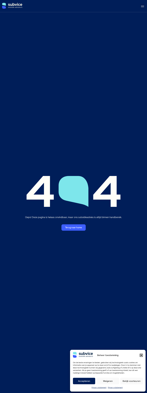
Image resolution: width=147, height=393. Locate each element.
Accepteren (84, 381)
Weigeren (108, 381)
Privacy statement (99, 387)
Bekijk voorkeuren (132, 381)
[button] (141, 355)
